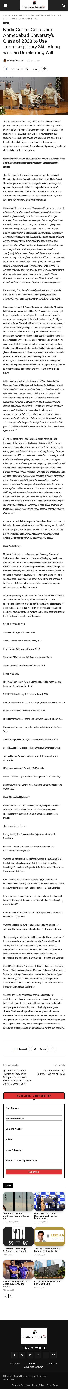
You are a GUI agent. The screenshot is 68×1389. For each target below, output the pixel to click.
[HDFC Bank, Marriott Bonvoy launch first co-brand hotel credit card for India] (49, 1201)
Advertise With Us (33, 1366)
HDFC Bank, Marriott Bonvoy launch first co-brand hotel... (46, 1216)
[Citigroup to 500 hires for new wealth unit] (49, 1269)
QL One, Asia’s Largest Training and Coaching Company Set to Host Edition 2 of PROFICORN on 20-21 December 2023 (17, 1077)
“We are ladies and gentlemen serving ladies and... (16, 1216)
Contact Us (51, 1363)
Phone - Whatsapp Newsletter (21, 1160)
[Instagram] (41, 1305)
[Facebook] (36, 1305)
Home (6, 15)
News (13, 15)
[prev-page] (5, 1296)
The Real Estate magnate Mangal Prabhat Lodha (47, 1249)
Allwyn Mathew (16, 60)
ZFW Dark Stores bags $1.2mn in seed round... (15, 1249)
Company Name (14, 1129)
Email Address (14, 1150)
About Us (15, 1363)
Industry (10, 1139)
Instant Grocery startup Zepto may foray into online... (15, 1284)
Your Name (12, 1108)
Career (32, 1363)
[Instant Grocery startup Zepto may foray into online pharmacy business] (18, 1269)
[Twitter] (57, 1305)
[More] (44, 69)
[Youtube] (62, 1305)
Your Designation (15, 1118)
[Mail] (52, 1305)
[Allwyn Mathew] (5, 60)
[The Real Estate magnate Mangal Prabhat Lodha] (49, 1236)
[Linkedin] (46, 1305)
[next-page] (10, 1296)
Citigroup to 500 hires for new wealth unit (47, 1282)
